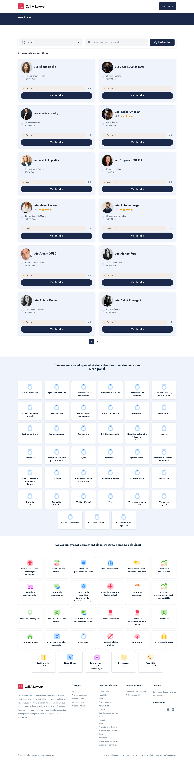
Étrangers (102, 709)
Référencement (170, 755)
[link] (56, 80)
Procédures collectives (108, 727)
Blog (74, 691)
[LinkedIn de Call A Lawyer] (173, 709)
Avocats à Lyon (78, 702)
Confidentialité (147, 755)
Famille (102, 698)
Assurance (103, 737)
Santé (101, 734)
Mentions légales (111, 755)
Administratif (104, 705)
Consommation (105, 702)
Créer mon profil (133, 695)
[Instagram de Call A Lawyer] (168, 709)
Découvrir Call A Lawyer (136, 691)
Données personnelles (108, 744)
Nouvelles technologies (108, 741)
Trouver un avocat (79, 695)
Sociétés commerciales (108, 712)
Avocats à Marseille (79, 705)
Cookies (158, 755)
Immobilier (103, 695)
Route (101, 716)
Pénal (101, 723)
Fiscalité (102, 720)
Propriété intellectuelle (108, 730)
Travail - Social (105, 691)
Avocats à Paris (78, 698)
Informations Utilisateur (129, 755)
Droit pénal (24, 21)
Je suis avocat (167, 6)
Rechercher (164, 42)
